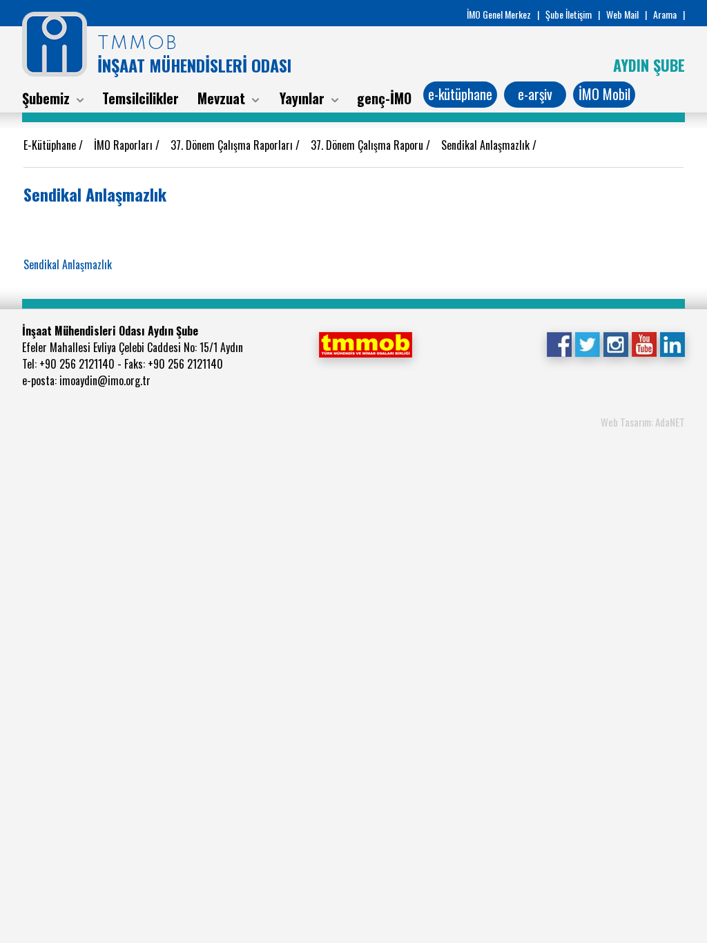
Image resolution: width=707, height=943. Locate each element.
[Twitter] (587, 343)
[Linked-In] (672, 343)
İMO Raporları (124, 145)
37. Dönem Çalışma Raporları (233, 145)
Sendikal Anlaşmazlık (486, 145)
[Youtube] (644, 343)
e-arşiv (535, 94)
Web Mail (622, 14)
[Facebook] (559, 343)
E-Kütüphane (51, 145)
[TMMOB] (365, 343)
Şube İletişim (568, 14)
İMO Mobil (604, 94)
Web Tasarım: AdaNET (643, 421)
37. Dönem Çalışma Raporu (368, 145)
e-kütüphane (460, 94)
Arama (665, 14)
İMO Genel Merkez (499, 14)
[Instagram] (615, 343)
